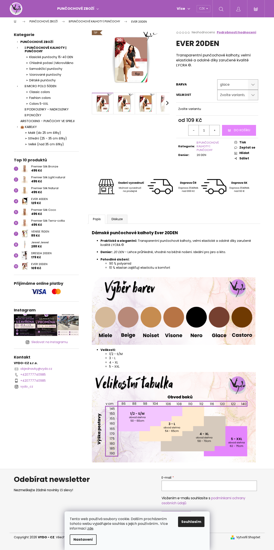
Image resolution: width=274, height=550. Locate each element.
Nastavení (83, 539)
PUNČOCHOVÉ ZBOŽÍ (36, 42)
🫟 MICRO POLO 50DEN (40, 86)
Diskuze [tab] (117, 219)
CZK (202, 8)
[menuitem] (78, 8)
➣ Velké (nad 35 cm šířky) (44, 144)
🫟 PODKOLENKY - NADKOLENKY (47, 109)
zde (90, 528)
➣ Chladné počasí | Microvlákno (49, 63)
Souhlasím (191, 521)
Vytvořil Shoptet (248, 537)
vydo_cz (26, 386)
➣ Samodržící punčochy (44, 69)
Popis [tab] (97, 219)
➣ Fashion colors (38, 98)
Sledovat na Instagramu (49, 342)
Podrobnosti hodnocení (236, 32)
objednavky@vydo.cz (36, 369)
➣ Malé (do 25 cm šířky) (43, 133)
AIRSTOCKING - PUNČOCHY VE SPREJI (47, 121)
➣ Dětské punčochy (41, 80)
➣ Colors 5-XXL (37, 103)
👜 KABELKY (28, 127)
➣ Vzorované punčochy (43, 74)
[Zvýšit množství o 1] (214, 130)
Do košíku (242, 130)
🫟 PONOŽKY (33, 115)
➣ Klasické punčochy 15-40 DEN (49, 57)
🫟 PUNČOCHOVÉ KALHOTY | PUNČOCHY (45, 50)
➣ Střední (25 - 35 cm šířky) (46, 138)
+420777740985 (33, 374)
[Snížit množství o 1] (193, 130)
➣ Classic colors (38, 92)
